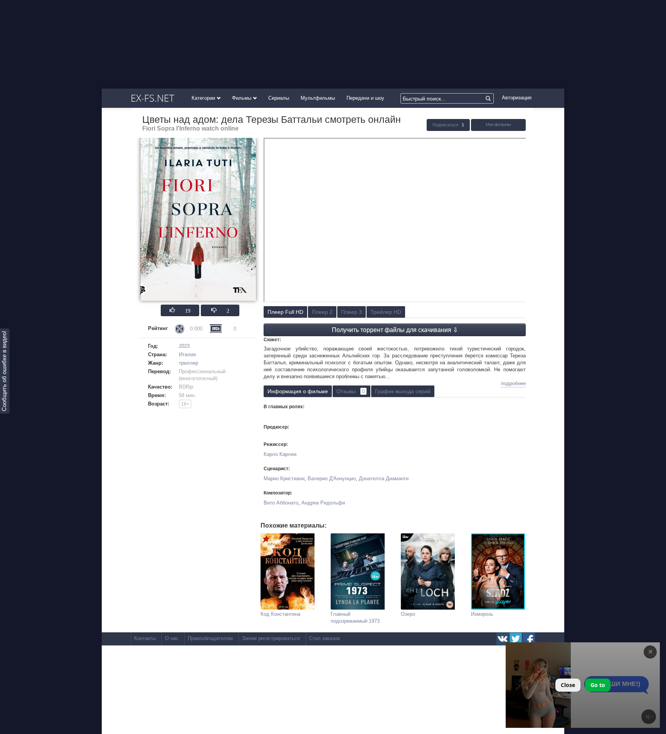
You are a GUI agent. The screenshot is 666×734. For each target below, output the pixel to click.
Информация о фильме (297, 391)
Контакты (145, 638)
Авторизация (516, 98)
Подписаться (445, 124)
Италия (187, 354)
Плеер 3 (351, 312)
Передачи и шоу (365, 98)
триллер (188, 363)
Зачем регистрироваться (271, 638)
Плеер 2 (322, 312)
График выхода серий (403, 391)
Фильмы (242, 98)
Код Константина (280, 614)
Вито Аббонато (281, 503)
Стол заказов (324, 638)
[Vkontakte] (502, 638)
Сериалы (278, 98)
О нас (171, 638)
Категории (204, 98)
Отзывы (350, 391)
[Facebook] (528, 638)
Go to (597, 685)
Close (568, 685)
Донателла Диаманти (384, 478)
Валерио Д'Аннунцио (332, 478)
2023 (184, 346)
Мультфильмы (318, 98)
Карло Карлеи (280, 454)
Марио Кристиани (284, 478)
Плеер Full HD (285, 312)
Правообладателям (210, 638)
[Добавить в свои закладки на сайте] (498, 129)
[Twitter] (515, 638)
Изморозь (482, 614)
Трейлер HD (385, 312)
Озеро (408, 614)
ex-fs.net (152, 97)
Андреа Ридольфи (323, 503)
